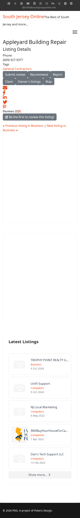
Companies (37, 435)
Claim (9, 82)
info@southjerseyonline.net (40, 7)
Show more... (37, 475)
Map (49, 82)
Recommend (39, 74)
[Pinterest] (21, 3)
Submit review (15, 74)
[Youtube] (28, 3)
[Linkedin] (34, 3)
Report (58, 74)
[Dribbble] (40, 3)
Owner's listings (29, 82)
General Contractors (17, 69)
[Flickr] (65, 3)
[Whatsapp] (59, 3)
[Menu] (75, 32)
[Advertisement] (40, 178)
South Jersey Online (23, 16)
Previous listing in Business (23, 126)
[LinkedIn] (5, 97)
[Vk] (71, 3)
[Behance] (53, 3)
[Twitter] (15, 3)
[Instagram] (47, 3)
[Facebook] (9, 3)
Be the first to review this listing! (31, 117)
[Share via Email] (5, 87)
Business (36, 364)
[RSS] (19, 111)
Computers (37, 388)
